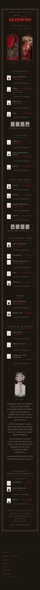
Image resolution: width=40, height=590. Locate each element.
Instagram (6, 570)
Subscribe (7, 574)
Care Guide (6, 560)
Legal (5, 567)
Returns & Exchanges (10, 556)
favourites (18, 12)
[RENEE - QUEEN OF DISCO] (27, 47)
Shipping (5, 552)
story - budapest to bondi (20, 525)
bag (24, 12)
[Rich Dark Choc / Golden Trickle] (13, 47)
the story (20, 399)
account (29, 12)
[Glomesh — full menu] (20, 19)
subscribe (11, 12)
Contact (6, 563)
